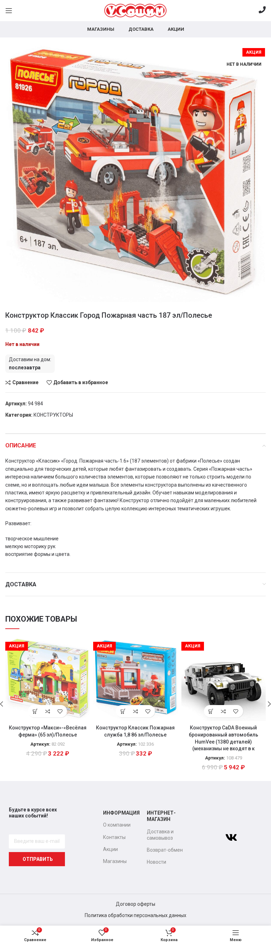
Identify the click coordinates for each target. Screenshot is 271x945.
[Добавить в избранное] (60, 711)
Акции (110, 849)
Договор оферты (135, 904)
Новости (156, 862)
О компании (117, 825)
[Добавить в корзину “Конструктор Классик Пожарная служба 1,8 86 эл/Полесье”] (123, 711)
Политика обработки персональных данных (135, 915)
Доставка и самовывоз (160, 835)
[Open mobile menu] (9, 11)
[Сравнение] (47, 711)
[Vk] (231, 837)
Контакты (114, 837)
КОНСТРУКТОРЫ (53, 415)
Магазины (115, 861)
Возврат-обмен (165, 850)
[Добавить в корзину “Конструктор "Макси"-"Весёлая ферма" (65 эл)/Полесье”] (35, 711)
